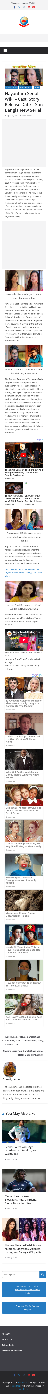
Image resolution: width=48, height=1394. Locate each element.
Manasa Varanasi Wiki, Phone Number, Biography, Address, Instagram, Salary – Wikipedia (23, 1249)
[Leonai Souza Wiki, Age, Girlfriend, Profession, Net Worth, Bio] (24, 1121)
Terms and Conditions (12, 1350)
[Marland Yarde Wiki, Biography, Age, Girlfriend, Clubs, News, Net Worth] (24, 1170)
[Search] (42, 1274)
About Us (6, 1334)
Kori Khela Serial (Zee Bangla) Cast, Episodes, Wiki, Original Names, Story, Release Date (24, 1040)
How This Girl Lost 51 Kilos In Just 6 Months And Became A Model (27, 1289)
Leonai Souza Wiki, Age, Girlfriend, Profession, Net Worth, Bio (21, 1150)
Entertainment (25, 87)
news (37, 87)
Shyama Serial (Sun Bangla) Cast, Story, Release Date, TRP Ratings (23, 1052)
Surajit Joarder (27, 116)
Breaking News (11, 87)
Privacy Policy (8, 1345)
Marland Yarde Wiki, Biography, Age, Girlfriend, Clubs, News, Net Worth (21, 1199)
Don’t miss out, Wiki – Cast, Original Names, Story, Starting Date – (23, 572)
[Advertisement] (24, 143)
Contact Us (7, 1339)
